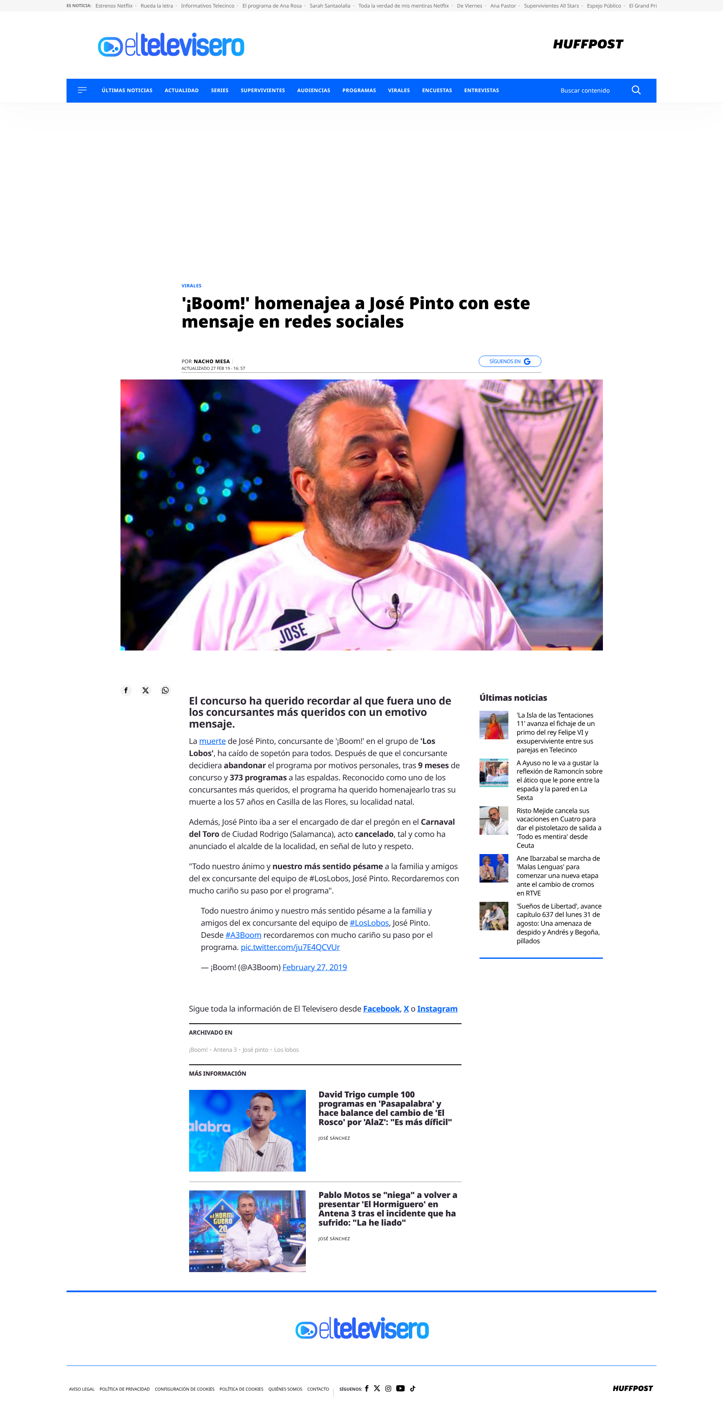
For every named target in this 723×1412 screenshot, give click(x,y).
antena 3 (225, 1050)
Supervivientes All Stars (552, 5)
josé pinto (255, 1050)
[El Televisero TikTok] (412, 1389)
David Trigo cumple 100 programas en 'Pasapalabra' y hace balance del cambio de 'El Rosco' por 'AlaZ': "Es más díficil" (385, 1108)
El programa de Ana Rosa (273, 5)
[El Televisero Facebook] (367, 1389)
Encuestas (437, 90)
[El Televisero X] (377, 1389)
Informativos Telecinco (208, 5)
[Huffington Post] (588, 45)
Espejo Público (604, 5)
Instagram (438, 1008)
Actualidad (182, 90)
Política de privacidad (125, 1389)
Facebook (381, 1008)
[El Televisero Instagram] (388, 1389)
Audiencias (313, 90)
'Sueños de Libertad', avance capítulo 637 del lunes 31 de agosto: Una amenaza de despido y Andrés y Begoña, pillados (559, 923)
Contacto (318, 1389)
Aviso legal (82, 1389)
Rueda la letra (157, 5)
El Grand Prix (645, 5)
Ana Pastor (503, 5)
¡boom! (198, 1050)
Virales (399, 90)
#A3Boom (244, 934)
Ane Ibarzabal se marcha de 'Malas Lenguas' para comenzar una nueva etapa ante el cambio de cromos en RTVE (558, 876)
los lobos (286, 1050)
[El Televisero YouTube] (400, 1388)
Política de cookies (242, 1389)
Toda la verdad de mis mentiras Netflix (404, 5)
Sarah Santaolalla (330, 5)
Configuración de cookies (185, 1389)
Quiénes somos (285, 1389)
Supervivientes (263, 90)
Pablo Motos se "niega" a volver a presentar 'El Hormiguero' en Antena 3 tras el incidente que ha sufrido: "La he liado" (387, 1208)
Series (219, 90)
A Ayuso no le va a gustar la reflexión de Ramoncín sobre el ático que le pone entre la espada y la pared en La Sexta (559, 780)
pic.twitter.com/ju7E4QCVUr (290, 947)
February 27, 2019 (314, 967)
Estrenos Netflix (114, 5)
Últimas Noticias (127, 90)
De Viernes (470, 5)
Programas (359, 90)
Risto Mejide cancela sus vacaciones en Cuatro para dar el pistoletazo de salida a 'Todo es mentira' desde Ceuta (559, 828)
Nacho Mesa (212, 361)
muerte (212, 741)
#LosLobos (369, 922)
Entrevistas (481, 90)
